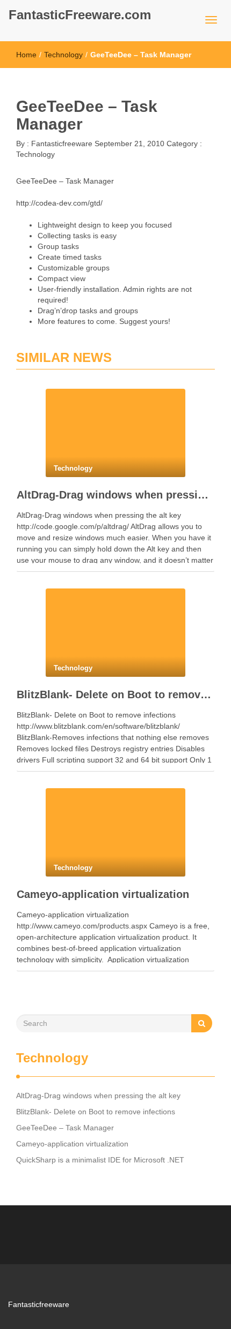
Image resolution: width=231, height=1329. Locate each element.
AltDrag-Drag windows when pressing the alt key (115, 495)
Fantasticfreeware (60, 143)
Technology (63, 54)
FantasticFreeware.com (80, 14)
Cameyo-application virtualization (103, 894)
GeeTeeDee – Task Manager (65, 1127)
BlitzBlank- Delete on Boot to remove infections (115, 694)
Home (26, 54)
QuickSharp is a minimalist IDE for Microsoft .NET (100, 1160)
